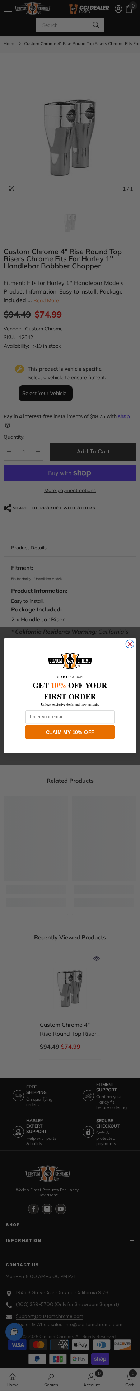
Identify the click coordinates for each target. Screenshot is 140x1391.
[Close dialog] (130, 644)
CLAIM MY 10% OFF (70, 732)
